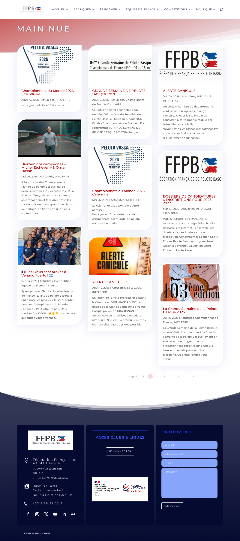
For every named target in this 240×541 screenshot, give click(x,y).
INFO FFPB (63, 99)
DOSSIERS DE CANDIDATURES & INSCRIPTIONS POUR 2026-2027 (189, 199)
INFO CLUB (133, 287)
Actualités (47, 99)
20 (202, 376)
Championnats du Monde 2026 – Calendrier (119, 192)
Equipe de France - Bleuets (39, 285)
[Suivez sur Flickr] (73, 514)
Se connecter (120, 451)
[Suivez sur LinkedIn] (64, 514)
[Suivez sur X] (46, 514)
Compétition (62, 281)
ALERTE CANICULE (179, 91)
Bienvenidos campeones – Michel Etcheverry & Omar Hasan (43, 167)
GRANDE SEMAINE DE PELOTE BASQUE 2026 (119, 92)
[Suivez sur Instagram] (37, 514)
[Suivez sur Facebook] (28, 514)
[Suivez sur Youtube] (55, 514)
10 (194, 376)
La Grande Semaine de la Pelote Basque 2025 (190, 310)
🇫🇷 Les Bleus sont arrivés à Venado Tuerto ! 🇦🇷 (43, 273)
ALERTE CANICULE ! (109, 282)
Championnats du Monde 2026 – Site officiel (48, 92)
